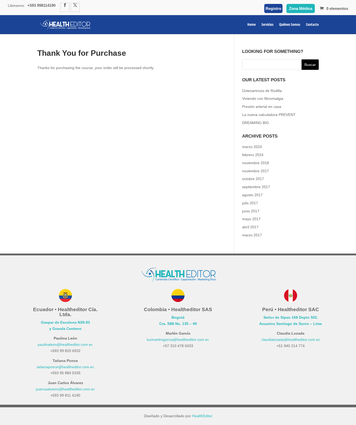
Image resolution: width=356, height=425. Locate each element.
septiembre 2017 (256, 187)
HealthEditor (202, 416)
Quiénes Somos (289, 25)
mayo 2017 (251, 219)
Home (251, 25)
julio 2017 (250, 203)
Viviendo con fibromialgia (262, 98)
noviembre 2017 (255, 171)
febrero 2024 (252, 155)
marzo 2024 (252, 147)
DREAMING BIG (255, 123)
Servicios (267, 25)
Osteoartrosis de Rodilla (262, 91)
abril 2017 (250, 227)
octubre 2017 (253, 179)
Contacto (312, 25)
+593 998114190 (41, 5)
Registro (273, 8)
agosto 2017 (252, 195)
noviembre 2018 (255, 163)
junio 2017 (250, 211)
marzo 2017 (252, 235)
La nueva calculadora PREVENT (269, 115)
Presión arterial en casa (261, 106)
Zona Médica (300, 8)
